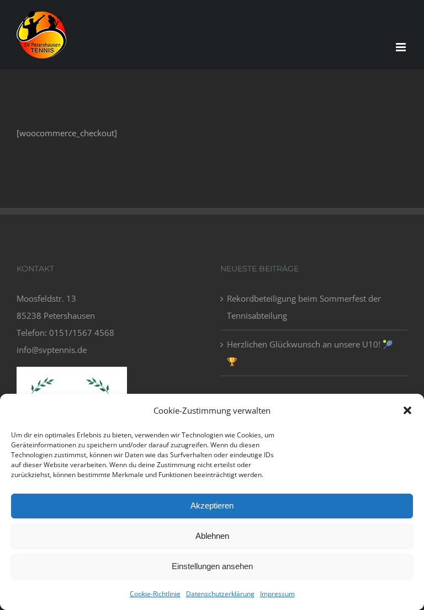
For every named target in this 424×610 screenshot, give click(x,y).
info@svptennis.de (52, 349)
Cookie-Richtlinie (155, 593)
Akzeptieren (212, 505)
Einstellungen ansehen (212, 566)
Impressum (277, 593)
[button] (407, 410)
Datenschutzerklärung (220, 593)
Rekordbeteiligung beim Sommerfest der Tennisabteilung (304, 307)
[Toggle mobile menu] (401, 47)
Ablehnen (212, 536)
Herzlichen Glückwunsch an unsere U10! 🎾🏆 (310, 353)
